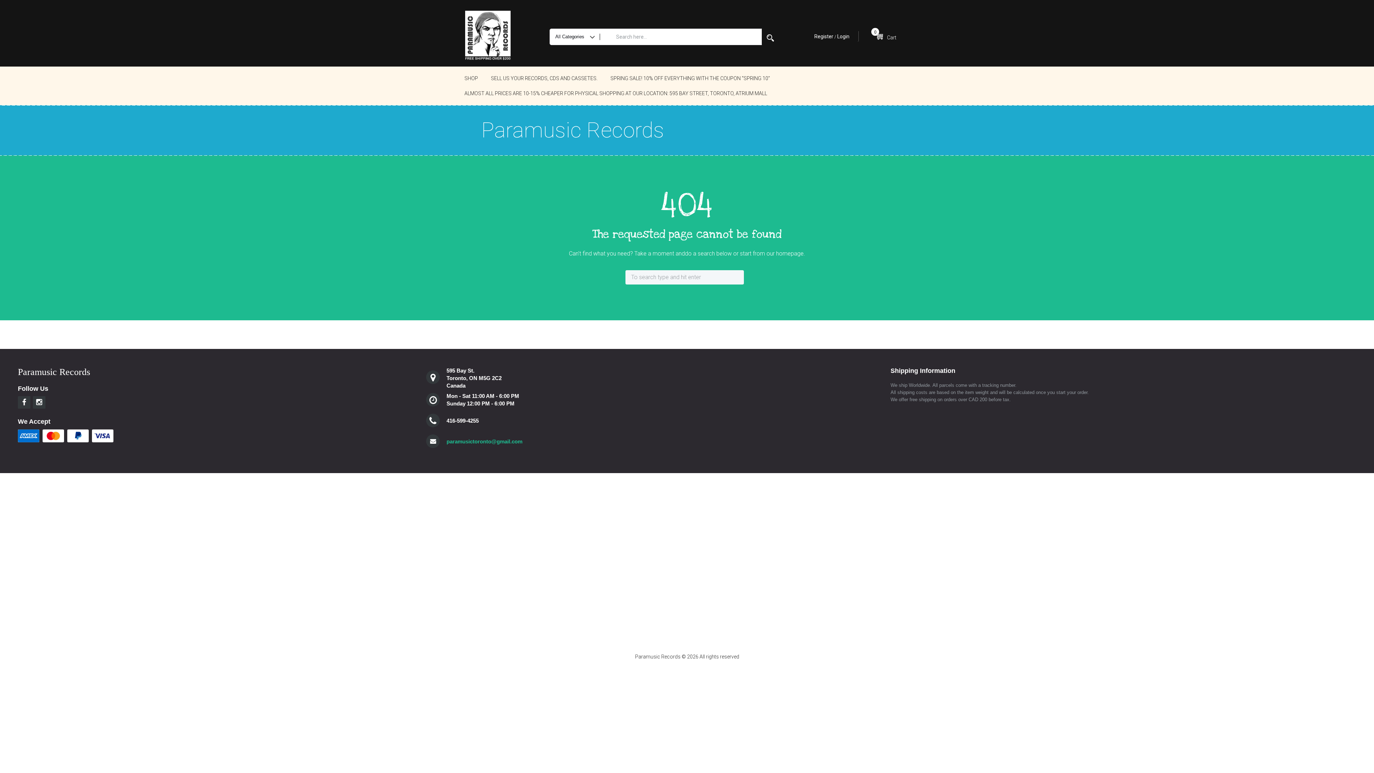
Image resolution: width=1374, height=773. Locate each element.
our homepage (785, 253)
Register (823, 36)
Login (843, 36)
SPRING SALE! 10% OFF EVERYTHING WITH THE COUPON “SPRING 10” (690, 78)
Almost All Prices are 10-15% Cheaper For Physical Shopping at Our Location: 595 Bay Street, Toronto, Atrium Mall (615, 93)
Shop (471, 78)
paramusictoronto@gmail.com (484, 441)
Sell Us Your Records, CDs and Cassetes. (544, 78)
